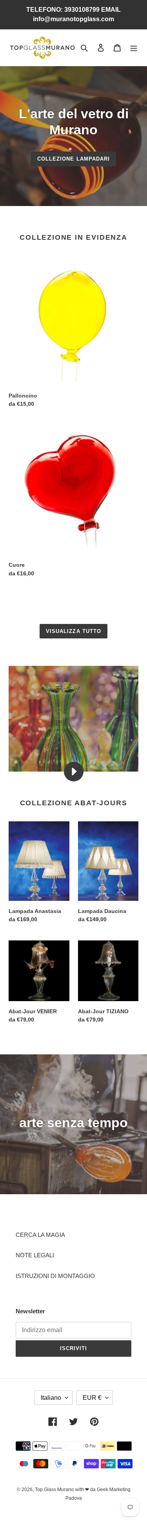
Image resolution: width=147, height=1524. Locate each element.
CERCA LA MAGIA (40, 1234)
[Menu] (133, 47)
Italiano (51, 1397)
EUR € (92, 1397)
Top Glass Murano (54, 1489)
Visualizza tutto (73, 631)
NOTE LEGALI (35, 1255)
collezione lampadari (73, 159)
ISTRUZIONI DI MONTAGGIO (55, 1276)
